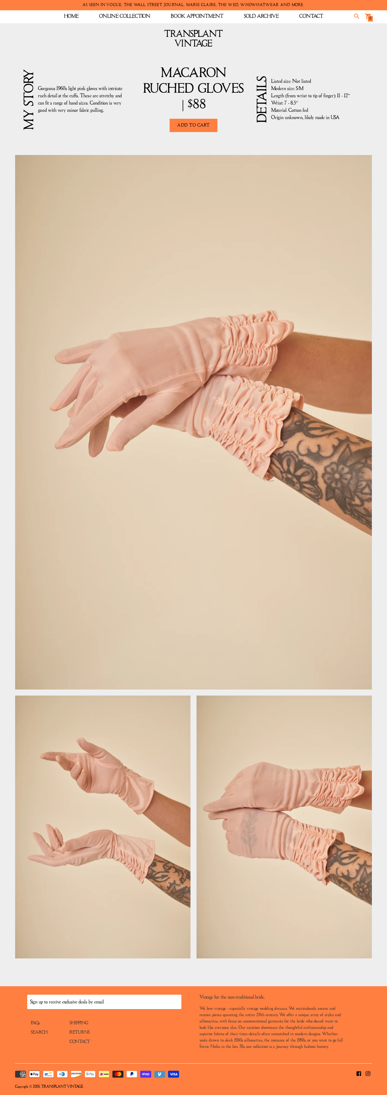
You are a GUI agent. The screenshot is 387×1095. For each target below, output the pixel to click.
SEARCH (39, 1032)
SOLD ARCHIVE (261, 16)
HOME (71, 16)
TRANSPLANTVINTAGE (193, 39)
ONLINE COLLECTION (124, 16)
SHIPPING (79, 1023)
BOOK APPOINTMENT (197, 16)
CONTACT (311, 16)
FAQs (35, 1023)
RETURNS (80, 1032)
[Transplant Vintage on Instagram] (368, 1073)
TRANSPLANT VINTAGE (62, 1087)
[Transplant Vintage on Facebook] (358, 1073)
